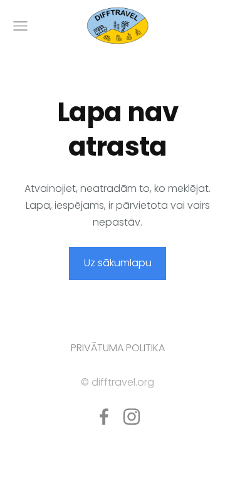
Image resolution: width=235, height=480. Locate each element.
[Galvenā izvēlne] (20, 26)
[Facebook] (104, 417)
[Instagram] (131, 417)
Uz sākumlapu (118, 263)
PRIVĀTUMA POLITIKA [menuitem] (118, 348)
